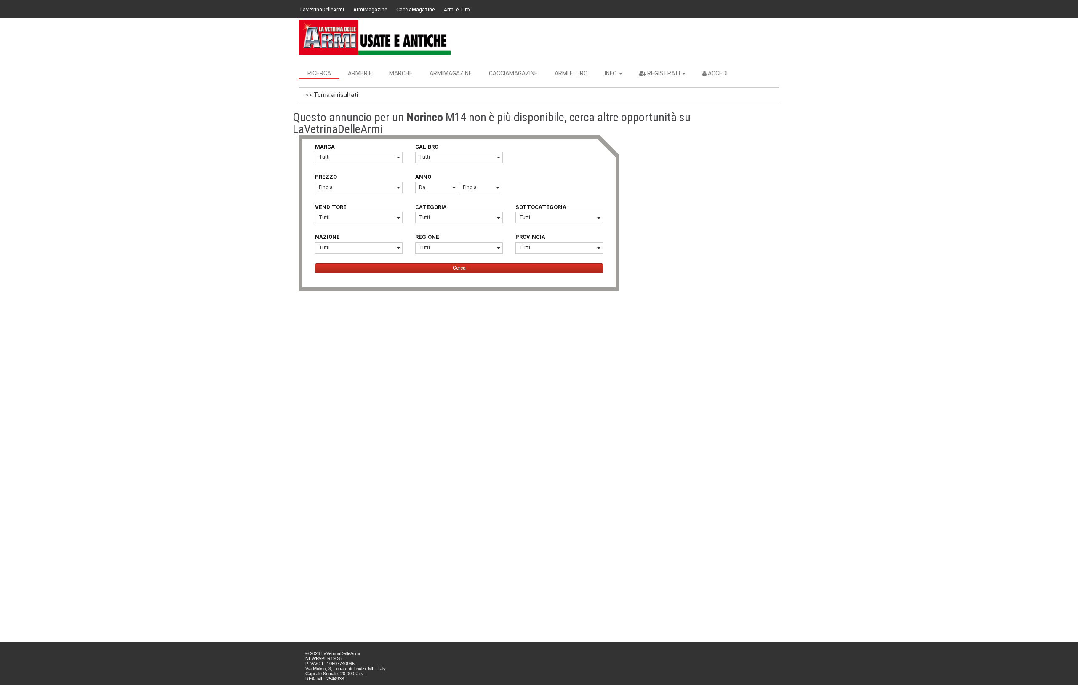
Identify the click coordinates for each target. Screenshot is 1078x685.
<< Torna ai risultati (332, 94)
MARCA (325, 147)
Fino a (326, 187)
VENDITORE (331, 207)
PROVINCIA (530, 237)
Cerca (459, 268)
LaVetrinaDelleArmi (322, 10)
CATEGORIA (431, 207)
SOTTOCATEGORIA (540, 207)
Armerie (360, 73)
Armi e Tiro (457, 10)
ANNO (423, 177)
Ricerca (319, 73)
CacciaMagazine (415, 10)
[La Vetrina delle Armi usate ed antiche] (375, 37)
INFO (611, 73)
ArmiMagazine (370, 10)
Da (422, 187)
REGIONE (427, 237)
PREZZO (326, 177)
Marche (401, 73)
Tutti (324, 157)
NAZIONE (327, 237)
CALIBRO (426, 147)
